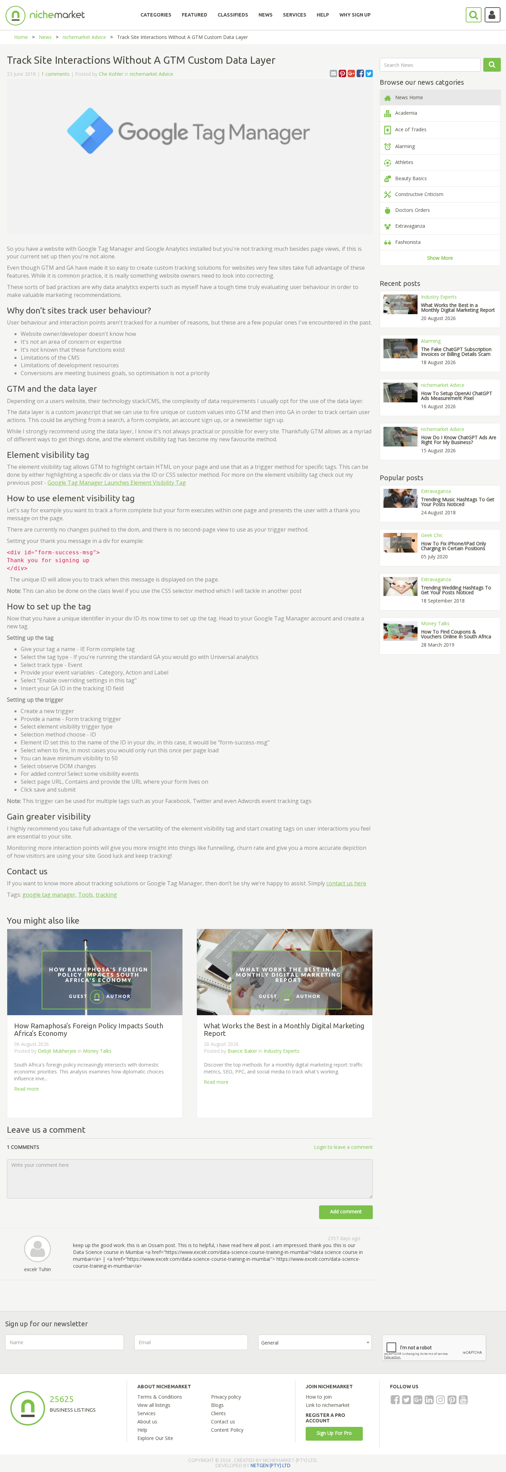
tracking (106, 894)
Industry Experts (281, 1051)
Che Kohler (111, 74)
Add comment (346, 1211)
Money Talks (97, 1051)
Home (21, 37)
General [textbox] (269, 1342)
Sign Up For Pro (334, 1433)
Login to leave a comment (343, 1147)
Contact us (223, 1421)
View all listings (153, 1405)
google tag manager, (49, 894)
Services (146, 1413)
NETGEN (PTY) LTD (271, 1465)
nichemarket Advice (84, 37)
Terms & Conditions (159, 1396)
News (45, 37)
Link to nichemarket (328, 1405)
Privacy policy (226, 1396)
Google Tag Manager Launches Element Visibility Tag (117, 482)
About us (147, 1421)
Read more (26, 1088)
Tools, (86, 894)
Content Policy (227, 1430)
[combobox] (315, 1342)
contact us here (346, 883)
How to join (319, 1396)
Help (142, 1430)
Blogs (217, 1405)
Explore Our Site (155, 1438)
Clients (218, 1413)
